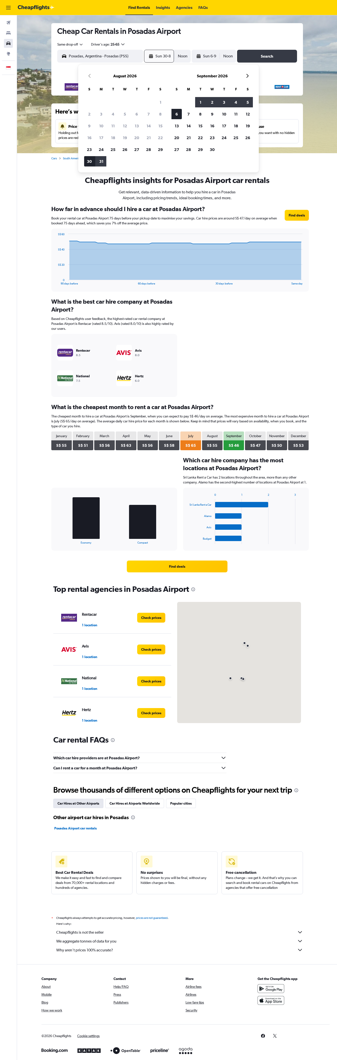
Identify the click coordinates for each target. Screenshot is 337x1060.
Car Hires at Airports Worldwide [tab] (135, 803)
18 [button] (113, 137)
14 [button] (149, 126)
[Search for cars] (8, 43)
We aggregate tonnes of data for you (86, 941)
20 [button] (136, 137)
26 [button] (124, 149)
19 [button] (125, 137)
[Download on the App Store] (271, 1000)
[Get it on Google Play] (271, 988)
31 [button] (101, 161)
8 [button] (160, 114)
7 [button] (148, 114)
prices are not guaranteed (152, 918)
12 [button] (125, 126)
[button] (8, 7)
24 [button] (101, 149)
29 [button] (160, 149)
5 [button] (125, 114)
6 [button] (136, 114)
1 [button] (160, 102)
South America (72, 158)
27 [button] (136, 149)
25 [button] (113, 149)
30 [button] (89, 161)
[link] (297, 215)
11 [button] (113, 126)
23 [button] (89, 149)
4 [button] (113, 114)
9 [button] (89, 126)
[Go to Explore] (8, 54)
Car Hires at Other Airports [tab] (78, 803)
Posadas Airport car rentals (75, 828)
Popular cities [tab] (181, 803)
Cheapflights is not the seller (80, 932)
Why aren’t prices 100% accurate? (84, 950)
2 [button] (89, 114)
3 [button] (101, 114)
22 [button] (160, 137)
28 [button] (148, 149)
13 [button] (137, 126)
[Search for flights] (8, 23)
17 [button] (101, 137)
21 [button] (149, 137)
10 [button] (101, 126)
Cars (54, 158)
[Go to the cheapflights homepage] (36, 7)
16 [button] (89, 137)
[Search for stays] (8, 33)
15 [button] (160, 126)
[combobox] (70, 44)
